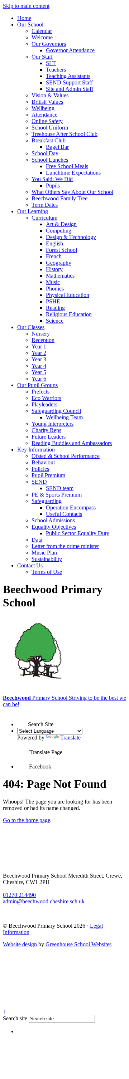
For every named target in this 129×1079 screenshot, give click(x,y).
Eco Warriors (46, 398)
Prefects (40, 392)
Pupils (53, 185)
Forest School (61, 250)
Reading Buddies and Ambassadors (72, 443)
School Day (45, 153)
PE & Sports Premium (57, 495)
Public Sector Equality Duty (77, 533)
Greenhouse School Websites (78, 944)
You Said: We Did (52, 179)
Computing (58, 231)
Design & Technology (71, 237)
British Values (47, 102)
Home (24, 18)
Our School (30, 24)
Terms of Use (47, 572)
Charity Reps (46, 430)
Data (37, 540)
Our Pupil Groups (37, 385)
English (54, 243)
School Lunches (50, 160)
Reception (43, 340)
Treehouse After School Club (64, 134)
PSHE (53, 301)
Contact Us (30, 565)
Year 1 (39, 346)
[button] (22, 719)
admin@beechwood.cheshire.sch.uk (44, 901)
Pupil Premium (48, 475)
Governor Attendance (70, 50)
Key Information (36, 449)
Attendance (44, 115)
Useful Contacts (64, 514)
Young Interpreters (52, 424)
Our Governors (49, 44)
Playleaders (44, 404)
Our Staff (42, 57)
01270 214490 (19, 895)
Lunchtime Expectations (73, 173)
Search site (15, 1018)
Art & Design (61, 224)
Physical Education (67, 295)
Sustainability (47, 559)
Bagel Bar (57, 147)
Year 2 (39, 353)
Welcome (42, 37)
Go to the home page (26, 820)
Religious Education (69, 314)
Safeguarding (47, 501)
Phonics (55, 288)
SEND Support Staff (69, 82)
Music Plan (44, 553)
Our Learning (32, 211)
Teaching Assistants (68, 76)
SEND (39, 482)
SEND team (59, 488)
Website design (20, 944)
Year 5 (39, 372)
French (54, 256)
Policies (40, 469)
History (54, 269)
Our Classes (30, 327)
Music (53, 282)
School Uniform (50, 128)
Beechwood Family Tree (59, 198)
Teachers (56, 70)
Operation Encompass (71, 507)
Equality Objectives (54, 527)
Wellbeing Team (64, 417)
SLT (51, 63)
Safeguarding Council (56, 411)
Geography (58, 263)
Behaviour (43, 462)
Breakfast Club (49, 140)
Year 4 (39, 366)
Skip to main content (26, 6)
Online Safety (47, 121)
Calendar (42, 31)
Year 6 (39, 379)
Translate (70, 737)
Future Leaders (49, 437)
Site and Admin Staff (69, 89)
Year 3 (39, 359)
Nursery (41, 334)
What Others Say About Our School (72, 192)
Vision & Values (50, 95)
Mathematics (60, 276)
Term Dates (45, 205)
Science (54, 321)
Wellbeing (43, 108)
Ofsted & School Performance (66, 456)
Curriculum (44, 218)
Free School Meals (67, 166)
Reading (55, 308)
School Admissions (53, 520)
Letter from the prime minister (65, 546)
